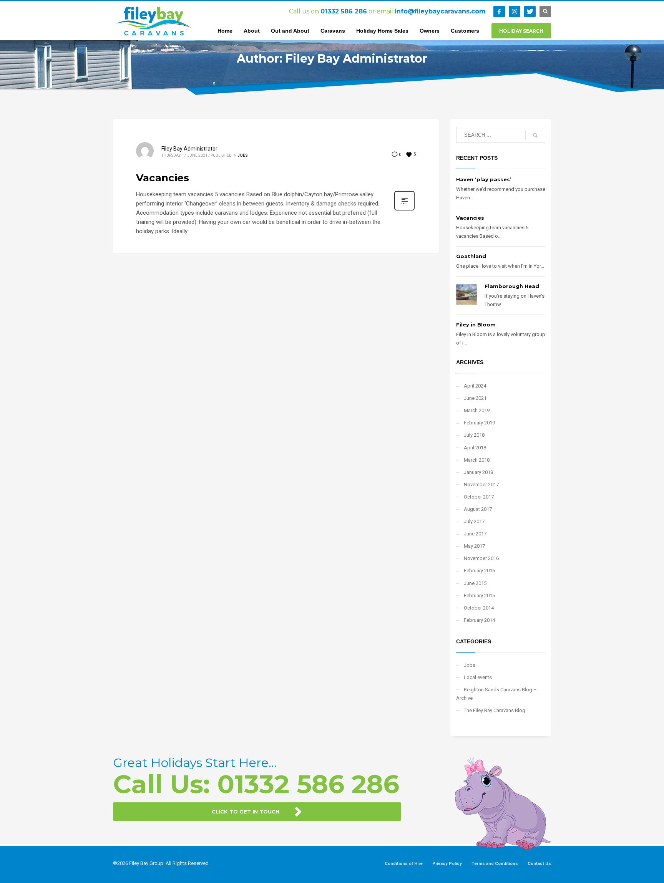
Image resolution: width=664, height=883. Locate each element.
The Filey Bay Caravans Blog (494, 710)
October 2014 (479, 608)
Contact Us (539, 863)
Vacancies (162, 178)
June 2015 (475, 583)
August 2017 (478, 509)
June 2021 (475, 398)
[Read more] (404, 210)
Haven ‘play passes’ (483, 179)
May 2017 (474, 546)
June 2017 (475, 534)
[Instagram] (514, 11)
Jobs (242, 155)
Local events (478, 677)
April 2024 (475, 386)
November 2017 (481, 484)
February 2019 (479, 423)
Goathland (471, 256)
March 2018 (477, 460)
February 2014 (479, 620)
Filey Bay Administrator (189, 149)
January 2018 (478, 472)
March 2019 (477, 410)
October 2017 (479, 497)
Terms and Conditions (494, 863)
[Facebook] (499, 11)
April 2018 (475, 448)
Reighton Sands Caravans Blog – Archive (496, 694)
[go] (535, 135)
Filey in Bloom (476, 324)
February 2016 (479, 570)
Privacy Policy (447, 863)
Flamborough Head (512, 286)
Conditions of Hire (404, 863)
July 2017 (474, 521)
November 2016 (481, 558)
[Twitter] (530, 11)
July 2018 (474, 435)
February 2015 (479, 595)
